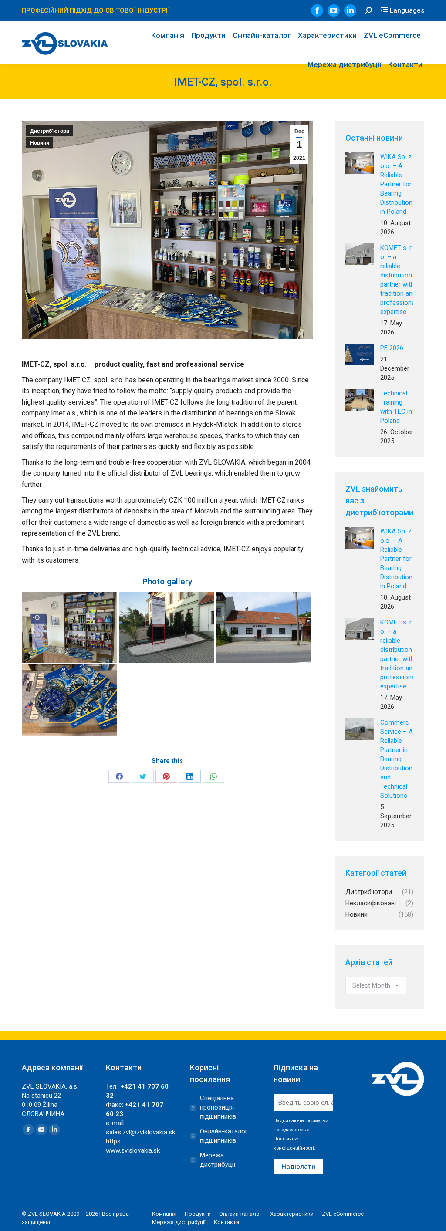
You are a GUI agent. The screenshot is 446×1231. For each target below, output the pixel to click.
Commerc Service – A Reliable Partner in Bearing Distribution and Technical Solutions (396, 758)
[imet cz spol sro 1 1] (69, 627)
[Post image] (359, 163)
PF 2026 (391, 348)
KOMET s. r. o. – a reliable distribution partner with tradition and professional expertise (398, 280)
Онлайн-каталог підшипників (224, 1135)
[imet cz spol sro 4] (69, 700)
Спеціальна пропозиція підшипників (218, 1107)
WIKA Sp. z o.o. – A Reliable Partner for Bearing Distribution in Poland (396, 184)
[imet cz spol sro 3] (263, 627)
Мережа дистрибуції (217, 1159)
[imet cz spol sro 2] (166, 627)
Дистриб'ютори (49, 131)
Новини (39, 143)
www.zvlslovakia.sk (133, 1150)
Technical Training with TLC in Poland (396, 407)
